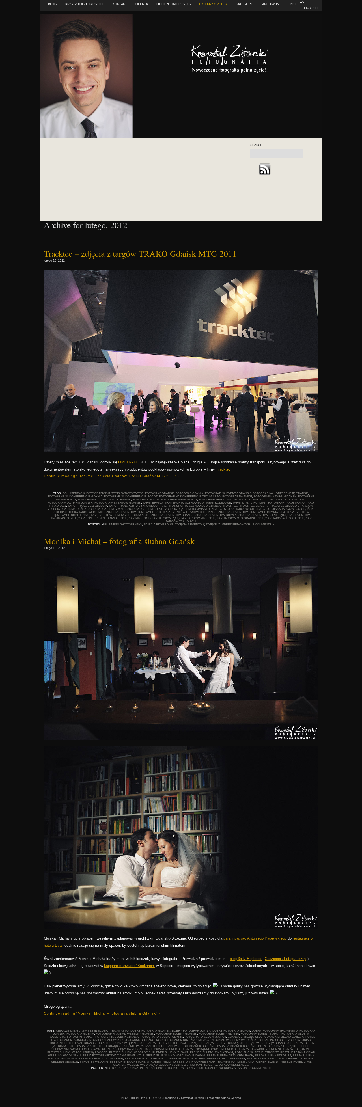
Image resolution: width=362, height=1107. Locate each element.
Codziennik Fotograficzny (285, 959)
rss (264, 169)
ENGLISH (311, 8)
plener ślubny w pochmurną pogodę (77, 1052)
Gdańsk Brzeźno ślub (245, 1036)
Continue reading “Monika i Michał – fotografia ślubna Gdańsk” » (102, 1013)
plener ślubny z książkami (211, 1052)
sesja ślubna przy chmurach (229, 1055)
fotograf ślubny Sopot (260, 1033)
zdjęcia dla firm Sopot (145, 508)
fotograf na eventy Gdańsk (228, 493)
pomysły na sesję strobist (257, 1052)
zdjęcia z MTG (131, 518)
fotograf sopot (146, 499)
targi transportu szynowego (133, 505)
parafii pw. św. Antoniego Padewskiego (254, 938)
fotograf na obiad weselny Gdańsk (125, 1033)
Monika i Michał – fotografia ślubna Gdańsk (119, 541)
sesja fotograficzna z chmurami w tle (113, 1055)
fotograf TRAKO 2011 (216, 499)
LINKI (292, 4)
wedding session (233, 1067)
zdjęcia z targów (157, 518)
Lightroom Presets (173, 4)
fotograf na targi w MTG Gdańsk (104, 499)
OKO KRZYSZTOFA (213, 4)
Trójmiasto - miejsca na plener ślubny (247, 1061)
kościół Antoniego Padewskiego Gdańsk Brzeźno (114, 1039)
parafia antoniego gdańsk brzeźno (105, 1046)
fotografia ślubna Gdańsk (117, 1036)
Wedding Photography (199, 1067)
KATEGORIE (245, 4)
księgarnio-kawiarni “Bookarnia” (129, 966)
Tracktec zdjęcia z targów (291, 505)
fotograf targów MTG (179, 499)
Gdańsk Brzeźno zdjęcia (284, 1036)
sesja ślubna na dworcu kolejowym (175, 1055)
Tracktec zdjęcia (254, 505)
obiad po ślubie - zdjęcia (280, 1039)
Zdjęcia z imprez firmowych (228, 524)
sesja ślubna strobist (273, 1055)
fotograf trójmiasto (287, 499)
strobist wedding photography (273, 1058)
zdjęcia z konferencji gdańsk (95, 518)
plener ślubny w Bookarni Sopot (192, 1049)
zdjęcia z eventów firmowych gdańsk (186, 511)
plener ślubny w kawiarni (242, 1049)
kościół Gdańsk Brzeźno (176, 1039)
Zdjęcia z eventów (189, 524)
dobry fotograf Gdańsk (150, 1030)
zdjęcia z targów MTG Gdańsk (232, 518)
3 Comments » (263, 524)
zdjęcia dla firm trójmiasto (187, 508)
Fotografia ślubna (122, 1067)
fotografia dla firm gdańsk (70, 502)
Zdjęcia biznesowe (158, 524)
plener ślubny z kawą (170, 1052)
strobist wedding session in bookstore (112, 1061)
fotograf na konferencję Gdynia (75, 496)
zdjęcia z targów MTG (189, 518)
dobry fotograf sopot (231, 1030)
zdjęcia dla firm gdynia (107, 508)
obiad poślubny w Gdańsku (120, 1043)
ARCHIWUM (270, 4)
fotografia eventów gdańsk (117, 502)
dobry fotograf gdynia (191, 1030)
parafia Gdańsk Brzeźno (237, 1046)
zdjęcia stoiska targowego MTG (79, 511)
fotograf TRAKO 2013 (251, 499)
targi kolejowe (218, 502)
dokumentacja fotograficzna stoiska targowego (103, 493)
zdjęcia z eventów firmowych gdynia (248, 511)
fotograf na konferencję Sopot (130, 496)
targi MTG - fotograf (267, 502)
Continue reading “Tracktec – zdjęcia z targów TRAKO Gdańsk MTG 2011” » (112, 476)
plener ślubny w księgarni (288, 1049)
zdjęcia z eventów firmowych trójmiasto (116, 515)
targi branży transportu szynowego (173, 502)
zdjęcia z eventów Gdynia (216, 515)
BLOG (52, 4)
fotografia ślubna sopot (205, 1036)
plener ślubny (152, 1067)
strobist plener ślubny (169, 1058)
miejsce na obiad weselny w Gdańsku (228, 1039)
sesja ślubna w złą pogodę (101, 1058)
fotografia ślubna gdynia (162, 1036)
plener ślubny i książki (277, 1046)
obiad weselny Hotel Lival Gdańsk (171, 1043)
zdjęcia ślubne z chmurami (180, 1064)
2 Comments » (260, 1067)
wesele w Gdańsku (142, 1064)
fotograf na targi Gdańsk (275, 496)
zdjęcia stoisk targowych (233, 508)
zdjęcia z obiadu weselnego (226, 1064)
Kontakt (120, 4)
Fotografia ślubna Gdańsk (224, 1097)
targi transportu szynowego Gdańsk (190, 505)
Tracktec (223, 469)
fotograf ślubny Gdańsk (176, 1033)
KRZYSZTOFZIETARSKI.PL (84, 4)
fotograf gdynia (189, 493)
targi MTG (240, 502)
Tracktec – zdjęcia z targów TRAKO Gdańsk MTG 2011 (140, 253)
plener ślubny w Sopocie (130, 1052)
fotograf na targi (237, 496)
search (256, 145)
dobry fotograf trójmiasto (275, 1030)
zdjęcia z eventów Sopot (258, 515)
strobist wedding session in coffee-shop (181, 1061)
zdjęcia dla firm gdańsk (67, 508)
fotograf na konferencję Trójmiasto (190, 496)
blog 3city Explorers (246, 959)
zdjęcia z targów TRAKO (277, 518)
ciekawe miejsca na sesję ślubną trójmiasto (92, 1030)
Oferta (141, 4)
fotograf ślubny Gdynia (219, 1033)
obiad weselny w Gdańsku (267, 1043)
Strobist (172, 1067)
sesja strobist (137, 1058)
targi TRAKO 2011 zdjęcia (87, 505)
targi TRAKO (128, 462)
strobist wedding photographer (218, 1058)
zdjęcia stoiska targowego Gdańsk (284, 508)
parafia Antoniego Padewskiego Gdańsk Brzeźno (176, 1046)
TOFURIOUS (154, 1097)
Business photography (123, 524)
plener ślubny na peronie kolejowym (133, 1049)
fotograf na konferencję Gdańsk (280, 493)
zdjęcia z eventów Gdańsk (172, 515)
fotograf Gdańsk (159, 493)
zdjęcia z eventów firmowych (130, 511)
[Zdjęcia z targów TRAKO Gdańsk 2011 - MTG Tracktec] (181, 451)
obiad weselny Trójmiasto (223, 1043)
